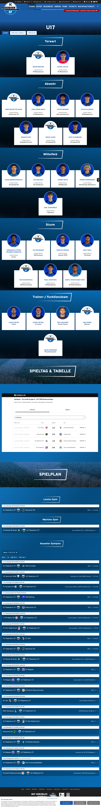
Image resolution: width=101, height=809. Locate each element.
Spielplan (31, 33)
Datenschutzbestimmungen (52, 798)
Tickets (73, 6)
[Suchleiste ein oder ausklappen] (98, 6)
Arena (57, 6)
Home (22, 789)
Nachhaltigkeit (86, 6)
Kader (5, 33)
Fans (64, 6)
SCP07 (39, 6)
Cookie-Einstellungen (75, 789)
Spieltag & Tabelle (18, 33)
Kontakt (28, 789)
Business (48, 6)
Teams (31, 6)
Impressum (49, 789)
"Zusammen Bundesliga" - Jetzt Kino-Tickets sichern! (81, 10)
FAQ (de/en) (42, 789)
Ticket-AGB (65, 789)
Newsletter (34, 789)
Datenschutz (57, 789)
